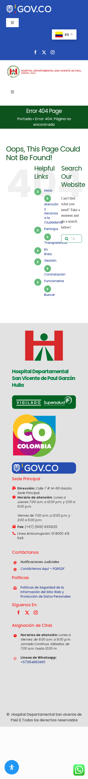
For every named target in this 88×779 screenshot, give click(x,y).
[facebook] (35, 52)
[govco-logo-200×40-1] (28, 6)
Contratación (54, 274)
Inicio (48, 190)
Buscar (49, 294)
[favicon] (44, 324)
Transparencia (55, 242)
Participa (51, 229)
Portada (24, 118)
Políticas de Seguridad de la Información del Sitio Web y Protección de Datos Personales (46, 592)
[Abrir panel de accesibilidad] (12, 767)
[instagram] (53, 52)
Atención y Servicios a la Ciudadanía (53, 213)
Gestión (50, 260)
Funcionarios (54, 281)
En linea (48, 251)
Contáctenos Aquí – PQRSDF (43, 568)
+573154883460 (33, 662)
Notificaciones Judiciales (40, 562)
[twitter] (44, 52)
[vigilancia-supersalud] (44, 396)
